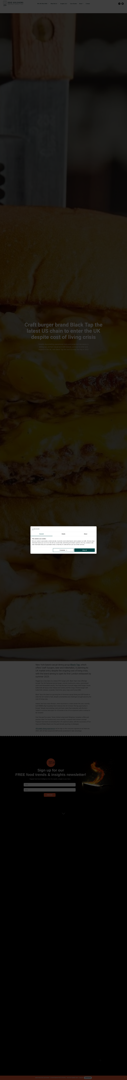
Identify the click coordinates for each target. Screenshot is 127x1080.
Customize (62, 550)
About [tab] (85, 534)
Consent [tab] (41, 534)
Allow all (84, 550)
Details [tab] (63, 534)
